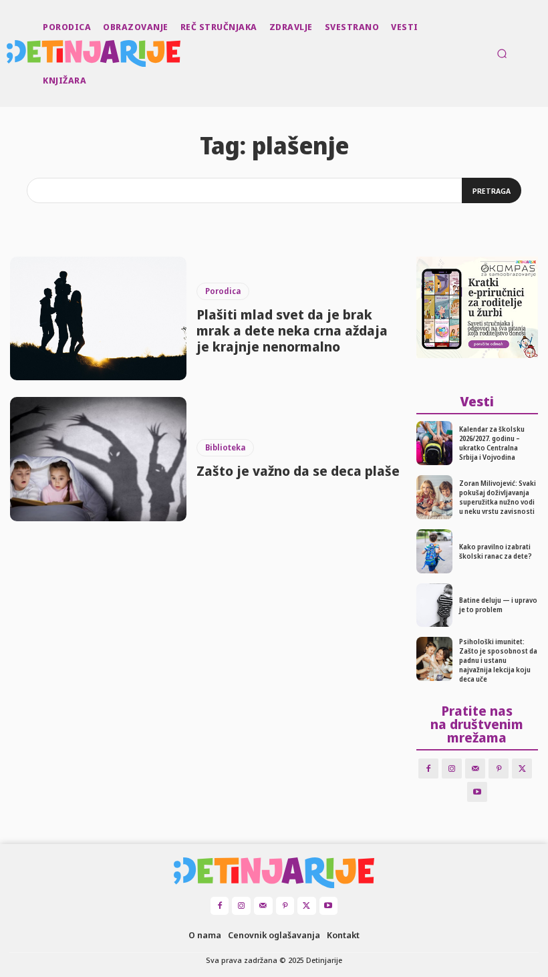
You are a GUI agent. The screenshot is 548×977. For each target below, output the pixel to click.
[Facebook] (428, 768)
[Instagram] (452, 768)
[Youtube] (477, 792)
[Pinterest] (499, 768)
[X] (522, 768)
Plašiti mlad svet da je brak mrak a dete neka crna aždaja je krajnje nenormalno (292, 330)
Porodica (223, 291)
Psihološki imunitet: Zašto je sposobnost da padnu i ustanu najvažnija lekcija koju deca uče (498, 660)
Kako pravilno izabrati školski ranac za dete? (495, 551)
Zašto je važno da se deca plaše (298, 471)
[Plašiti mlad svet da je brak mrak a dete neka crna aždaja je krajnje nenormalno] (98, 318)
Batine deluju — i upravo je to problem (498, 604)
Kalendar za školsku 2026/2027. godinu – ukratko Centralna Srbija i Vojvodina (492, 443)
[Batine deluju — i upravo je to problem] (434, 605)
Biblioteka (225, 447)
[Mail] (475, 768)
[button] (502, 53)
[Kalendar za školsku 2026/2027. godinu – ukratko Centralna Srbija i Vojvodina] (434, 443)
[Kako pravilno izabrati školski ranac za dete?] (434, 551)
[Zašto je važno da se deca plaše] (98, 459)
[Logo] (8, 53)
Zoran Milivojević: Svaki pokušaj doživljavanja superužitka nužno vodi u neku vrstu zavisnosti (497, 497)
